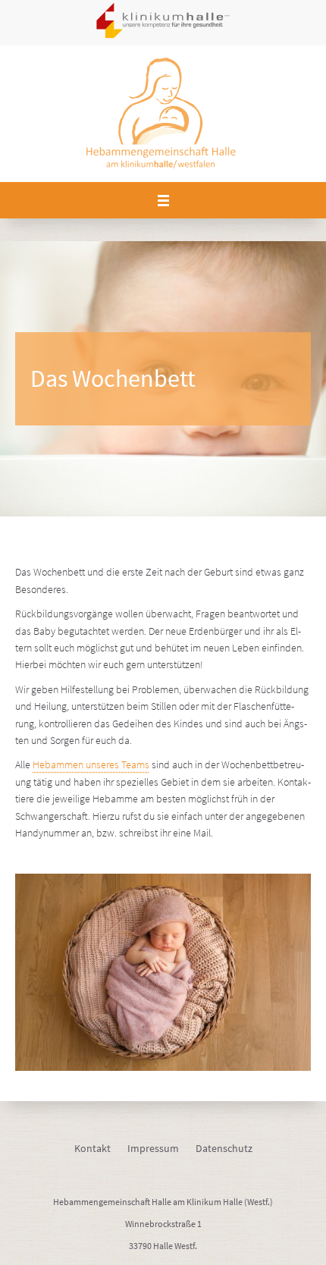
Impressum (153, 1148)
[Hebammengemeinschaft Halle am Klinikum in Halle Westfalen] (163, 114)
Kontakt (92, 1148)
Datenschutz (224, 1148)
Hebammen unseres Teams (91, 764)
